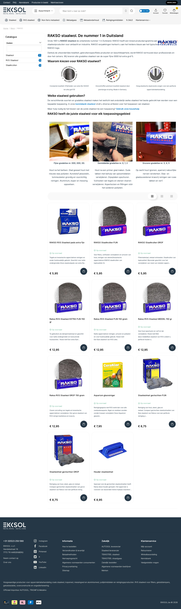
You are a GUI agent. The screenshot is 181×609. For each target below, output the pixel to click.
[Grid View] (152, 196)
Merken (105, 570)
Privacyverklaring (69, 566)
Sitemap (65, 570)
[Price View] (171, 196)
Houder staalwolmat (103, 472)
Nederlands (171, 2)
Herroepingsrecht (69, 558)
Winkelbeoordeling (149, 554)
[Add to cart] (83, 271)
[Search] (126, 11)
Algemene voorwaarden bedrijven (116, 566)
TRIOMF (33, 590)
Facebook (43, 546)
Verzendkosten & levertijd (73, 550)
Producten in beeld (40, 2)
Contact (6, 2)
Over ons (7, 562)
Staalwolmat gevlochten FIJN (152, 395)
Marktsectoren (57, 2)
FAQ (14, 2)
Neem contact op (10, 558)
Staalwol (10, 55)
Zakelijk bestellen (109, 562)
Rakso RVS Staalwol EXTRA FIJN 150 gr (67, 320)
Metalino (42, 590)
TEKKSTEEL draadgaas (112, 558)
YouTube (42, 562)
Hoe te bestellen (69, 546)
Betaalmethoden (69, 554)
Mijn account (146, 546)
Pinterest (43, 551)
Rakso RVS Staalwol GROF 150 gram (67, 395)
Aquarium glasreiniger (104, 395)
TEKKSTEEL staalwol (110, 554)
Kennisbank (24, 2)
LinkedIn (42, 567)
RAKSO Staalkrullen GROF (150, 242)
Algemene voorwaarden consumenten (78, 562)
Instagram (43, 541)
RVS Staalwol (12, 60)
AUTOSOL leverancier (111, 546)
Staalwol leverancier (110, 550)
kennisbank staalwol (85, 104)
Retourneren (146, 550)
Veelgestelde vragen (150, 562)
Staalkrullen (11, 65)
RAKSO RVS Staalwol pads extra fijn (67, 242)
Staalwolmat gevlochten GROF (64, 472)
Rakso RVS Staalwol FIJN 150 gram (110, 319)
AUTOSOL (24, 590)
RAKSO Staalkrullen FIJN (106, 242)
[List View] (161, 196)
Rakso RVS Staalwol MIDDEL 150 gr (155, 319)
